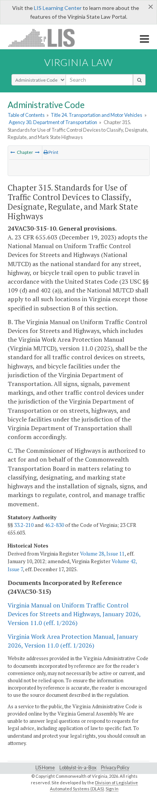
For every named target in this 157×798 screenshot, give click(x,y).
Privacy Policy (115, 768)
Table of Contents (26, 115)
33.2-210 (24, 525)
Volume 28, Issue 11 (102, 553)
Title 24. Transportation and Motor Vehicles (96, 115)
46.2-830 (54, 525)
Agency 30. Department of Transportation (53, 122)
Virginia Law (78, 62)
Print (53, 152)
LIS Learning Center (58, 8)
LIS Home (45, 768)
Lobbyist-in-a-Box (77, 768)
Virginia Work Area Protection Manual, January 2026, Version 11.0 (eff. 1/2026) (73, 640)
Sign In (112, 788)
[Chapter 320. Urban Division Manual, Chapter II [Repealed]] (37, 152)
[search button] (139, 80)
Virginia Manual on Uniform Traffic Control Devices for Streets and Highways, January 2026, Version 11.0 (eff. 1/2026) (74, 614)
